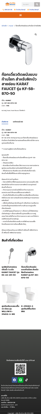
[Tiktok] (26, 380)
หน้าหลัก (4, 26)
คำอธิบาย (5, 121)
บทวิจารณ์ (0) (18, 121)
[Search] (37, 4)
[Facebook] (14, 380)
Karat (11, 26)
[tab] (5, 122)
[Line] (20, 380)
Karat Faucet (15, 110)
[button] (20, 15)
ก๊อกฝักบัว (22, 110)
